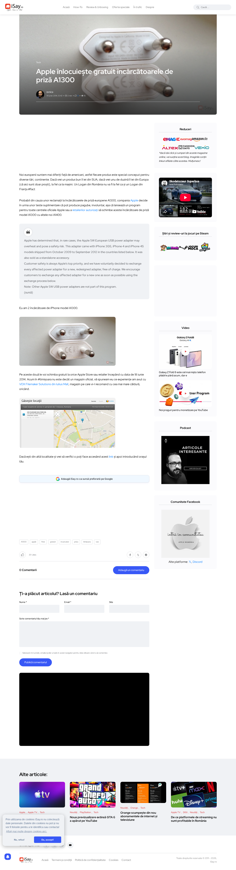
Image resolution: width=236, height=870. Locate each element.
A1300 (23, 542)
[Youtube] (70, 845)
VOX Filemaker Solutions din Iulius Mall (43, 384)
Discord (197, 562)
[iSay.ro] (14, 7)
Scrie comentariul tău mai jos (34, 618)
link (111, 456)
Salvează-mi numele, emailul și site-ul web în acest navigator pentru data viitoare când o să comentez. (65, 653)
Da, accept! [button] (47, 839)
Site (111, 602)
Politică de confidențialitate (90, 860)
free (43, 542)
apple (34, 542)
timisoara (87, 542)
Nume (23, 602)
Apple (134, 200)
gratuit (53, 542)
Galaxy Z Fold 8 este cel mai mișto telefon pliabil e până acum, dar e (182, 374)
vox (97, 542)
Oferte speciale (121, 7)
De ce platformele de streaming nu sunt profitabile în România (194, 819)
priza (76, 542)
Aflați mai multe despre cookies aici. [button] (26, 831)
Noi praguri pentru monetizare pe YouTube (183, 410)
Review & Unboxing (97, 7)
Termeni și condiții (62, 860)
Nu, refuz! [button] (19, 839)
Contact (126, 860)
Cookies (113, 860)
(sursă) (28, 292)
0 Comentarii (28, 570)
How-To (78, 7)
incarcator (65, 542)
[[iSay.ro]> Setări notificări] (7, 856)
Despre (150, 7)
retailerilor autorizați (85, 210)
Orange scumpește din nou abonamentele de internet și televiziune (138, 816)
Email (67, 602)
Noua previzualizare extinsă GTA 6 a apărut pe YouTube (92, 819)
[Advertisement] (85, 145)
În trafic (137, 7)
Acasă (66, 7)
